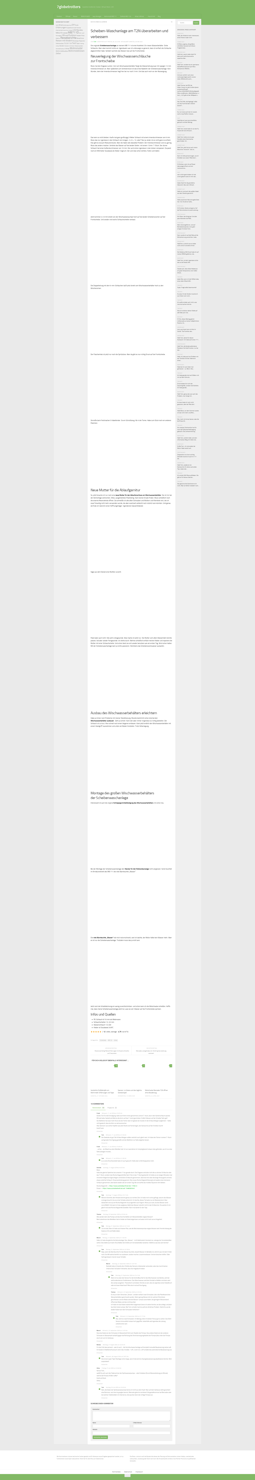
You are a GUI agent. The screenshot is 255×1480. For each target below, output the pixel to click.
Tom (95, 41)
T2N (70, 43)
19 (171, 22)
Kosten (70, 30)
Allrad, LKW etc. (139, 16)
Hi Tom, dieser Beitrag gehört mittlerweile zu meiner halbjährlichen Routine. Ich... (188, 321)
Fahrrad (79, 27)
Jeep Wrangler (97, 16)
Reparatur (82, 41)
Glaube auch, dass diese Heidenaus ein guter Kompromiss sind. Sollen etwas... (187, 270)
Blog (159, 16)
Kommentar (96, 1409)
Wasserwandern (79, 46)
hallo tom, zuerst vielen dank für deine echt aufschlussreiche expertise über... (186, 56)
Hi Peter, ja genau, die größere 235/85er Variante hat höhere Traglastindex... (186, 46)
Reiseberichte (68, 37)
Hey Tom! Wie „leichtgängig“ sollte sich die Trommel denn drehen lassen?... (187, 103)
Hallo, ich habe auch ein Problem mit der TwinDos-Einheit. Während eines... (187, 358)
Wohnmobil (76, 48)
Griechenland (59, 30)
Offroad (68, 16)
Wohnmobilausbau (62, 51)
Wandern (62, 46)
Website (95, 1429)
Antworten (100, 1131)
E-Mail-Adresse (137, 1422)
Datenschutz (128, 1472)
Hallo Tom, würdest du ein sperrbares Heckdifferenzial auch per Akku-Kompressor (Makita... (188, 66)
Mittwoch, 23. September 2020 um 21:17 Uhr (132, 1316)
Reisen (75, 16)
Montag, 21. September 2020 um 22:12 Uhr (118, 1226)
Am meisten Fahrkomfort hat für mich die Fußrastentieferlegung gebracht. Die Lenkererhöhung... (187, 429)
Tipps (78, 43)
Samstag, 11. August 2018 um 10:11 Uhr (117, 1195)
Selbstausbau (60, 43)
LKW (74, 30)
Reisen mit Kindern (64, 40)
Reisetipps (76, 41)
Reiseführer (80, 38)
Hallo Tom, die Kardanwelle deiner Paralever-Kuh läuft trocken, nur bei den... (187, 348)
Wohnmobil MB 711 (110, 16)
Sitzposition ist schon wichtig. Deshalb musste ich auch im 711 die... (186, 456)
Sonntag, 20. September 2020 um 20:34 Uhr (115, 1214)
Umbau (115, 1040)
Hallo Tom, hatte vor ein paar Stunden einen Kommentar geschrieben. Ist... (185, 139)
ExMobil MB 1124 (125, 16)
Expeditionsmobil (71, 28)
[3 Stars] (96, 1032)
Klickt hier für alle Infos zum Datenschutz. (92, 1459)
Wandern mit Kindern (70, 46)
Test (74, 43)
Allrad (61, 25)
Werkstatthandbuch (60, 48)
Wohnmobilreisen (76, 50)
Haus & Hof (151, 16)
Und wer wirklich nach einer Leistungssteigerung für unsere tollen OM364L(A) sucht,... (186, 77)
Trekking (82, 43)
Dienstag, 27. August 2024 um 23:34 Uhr (114, 1344)
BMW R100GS (85, 16)
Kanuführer (66, 30)
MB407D (59, 33)
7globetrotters (68, 6)
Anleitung (65, 25)
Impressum (139, 1472)
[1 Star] (92, 1032)
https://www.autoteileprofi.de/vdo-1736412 (123, 1186)
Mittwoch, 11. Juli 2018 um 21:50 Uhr (116, 1158)
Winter (67, 48)
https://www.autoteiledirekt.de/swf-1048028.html (119, 1188)
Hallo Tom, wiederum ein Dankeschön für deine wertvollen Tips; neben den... (187, 467)
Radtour (58, 38)
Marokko (79, 30)
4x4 (57, 25)
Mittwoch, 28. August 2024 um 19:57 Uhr (117, 1356)
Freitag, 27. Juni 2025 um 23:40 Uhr (111, 1368)
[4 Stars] (98, 1032)
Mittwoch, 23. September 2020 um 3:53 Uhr (129, 1292)
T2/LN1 (66, 43)
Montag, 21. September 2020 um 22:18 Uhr (118, 1249)
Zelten (58, 53)
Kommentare (98, 1108)
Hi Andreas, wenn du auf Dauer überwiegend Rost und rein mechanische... (186, 166)
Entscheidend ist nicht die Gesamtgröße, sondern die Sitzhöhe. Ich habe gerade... (188, 385)
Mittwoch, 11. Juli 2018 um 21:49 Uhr (116, 1135)
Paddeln (78, 35)
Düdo (76, 25)
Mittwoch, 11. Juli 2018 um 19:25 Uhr (112, 1113)
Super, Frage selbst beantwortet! (186, 287)
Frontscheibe (103, 1040)
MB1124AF (81, 33)
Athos (70, 25)
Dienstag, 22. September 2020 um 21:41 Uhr (127, 1275)
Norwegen (59, 35)
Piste (82, 35)
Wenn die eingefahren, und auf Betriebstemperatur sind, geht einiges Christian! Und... (186, 227)
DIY (73, 25)
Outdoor (59, 16)
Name (94, 1422)
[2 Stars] (94, 1032)
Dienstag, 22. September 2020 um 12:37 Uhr (124, 1263)
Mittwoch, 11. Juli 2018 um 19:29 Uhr (112, 1146)
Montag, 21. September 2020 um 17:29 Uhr (114, 1237)
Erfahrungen (61, 27)
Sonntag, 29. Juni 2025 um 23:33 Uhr (116, 1387)
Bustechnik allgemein (99, 22)
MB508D (65, 33)
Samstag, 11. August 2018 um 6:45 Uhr (114, 1167)
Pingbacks (111, 1108)
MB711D (110, 1040)
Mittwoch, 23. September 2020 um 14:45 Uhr (115, 1330)
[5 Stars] (100, 1032)
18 (116, 1065)
